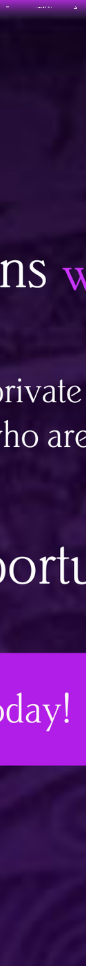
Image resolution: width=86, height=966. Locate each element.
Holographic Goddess (43, 7)
